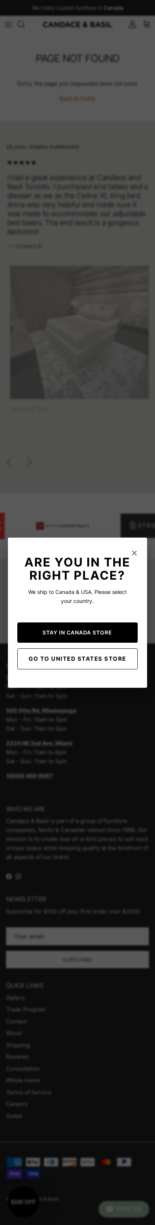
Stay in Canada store (77, 632)
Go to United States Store (77, 658)
